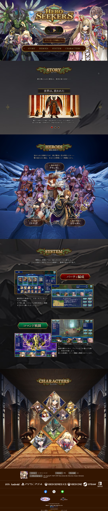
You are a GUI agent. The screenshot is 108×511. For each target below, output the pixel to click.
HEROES (43, 48)
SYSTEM (56, 48)
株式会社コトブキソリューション (55, 510)
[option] (54, 106)
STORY (31, 48)
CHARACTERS (72, 48)
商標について (54, 506)
